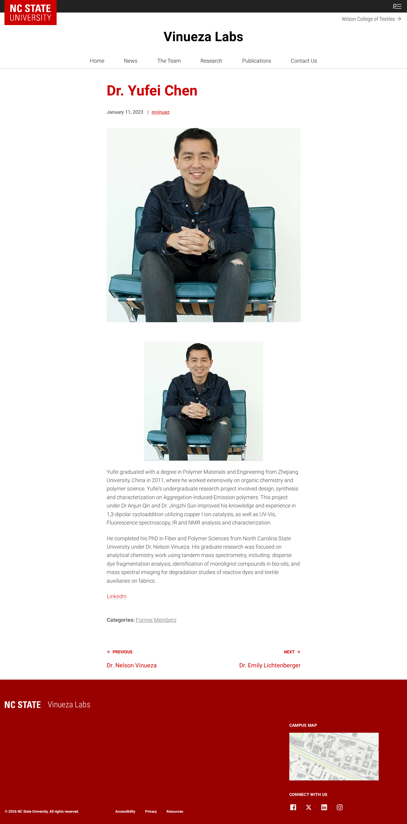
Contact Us (304, 61)
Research (211, 61)
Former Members (156, 620)
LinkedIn (117, 596)
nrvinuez (161, 112)
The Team (169, 61)
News (130, 61)
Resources (175, 811)
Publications (256, 61)
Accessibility (125, 811)
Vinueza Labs (203, 36)
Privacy (151, 811)
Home (97, 61)
